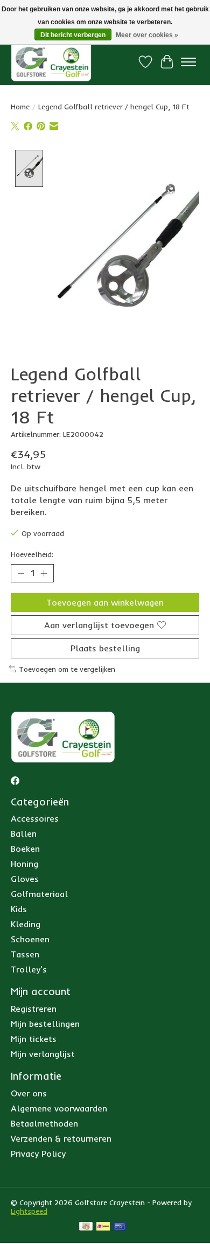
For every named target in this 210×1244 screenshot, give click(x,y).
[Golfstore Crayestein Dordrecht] (51, 61)
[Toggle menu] (188, 62)
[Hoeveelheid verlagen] (21, 573)
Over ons (29, 1093)
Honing (24, 863)
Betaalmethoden (44, 1123)
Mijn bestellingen (45, 1023)
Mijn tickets (34, 1038)
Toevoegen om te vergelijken (67, 669)
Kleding (25, 924)
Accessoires (35, 818)
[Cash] (86, 1227)
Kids (19, 909)
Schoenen (30, 939)
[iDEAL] (103, 1227)
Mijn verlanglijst (43, 1053)
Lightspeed (29, 1211)
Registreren (34, 1008)
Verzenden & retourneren (61, 1138)
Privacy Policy (38, 1153)
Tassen (25, 954)
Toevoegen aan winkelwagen (105, 602)
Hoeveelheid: (32, 554)
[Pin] (120, 1227)
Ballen (24, 833)
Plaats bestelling (105, 648)
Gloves (25, 878)
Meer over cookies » (147, 35)
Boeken (25, 848)
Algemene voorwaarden (59, 1108)
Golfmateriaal (39, 893)
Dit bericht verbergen (73, 35)
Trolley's (29, 969)
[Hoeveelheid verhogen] (44, 573)
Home (20, 106)
